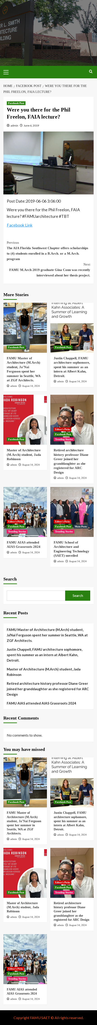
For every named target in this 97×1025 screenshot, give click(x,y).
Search (10, 578)
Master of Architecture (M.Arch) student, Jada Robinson (24, 454)
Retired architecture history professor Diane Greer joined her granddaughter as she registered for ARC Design (48, 688)
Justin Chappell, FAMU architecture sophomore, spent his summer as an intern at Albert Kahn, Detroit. (72, 367)
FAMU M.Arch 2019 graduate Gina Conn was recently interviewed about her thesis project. (49, 270)
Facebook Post (16, 103)
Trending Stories (64, 439)
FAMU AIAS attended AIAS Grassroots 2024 (41, 703)
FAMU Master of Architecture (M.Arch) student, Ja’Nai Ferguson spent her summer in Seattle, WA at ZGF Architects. (47, 635)
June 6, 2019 (31, 125)
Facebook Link (19, 225)
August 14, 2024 (31, 386)
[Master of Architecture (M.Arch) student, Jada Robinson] (25, 420)
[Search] (91, 72)
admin (14, 125)
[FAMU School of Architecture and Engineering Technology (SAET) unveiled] (72, 512)
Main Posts (81, 526)
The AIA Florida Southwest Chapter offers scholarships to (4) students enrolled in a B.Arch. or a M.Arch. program (47, 251)
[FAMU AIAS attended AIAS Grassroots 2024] (25, 512)
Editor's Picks (62, 429)
